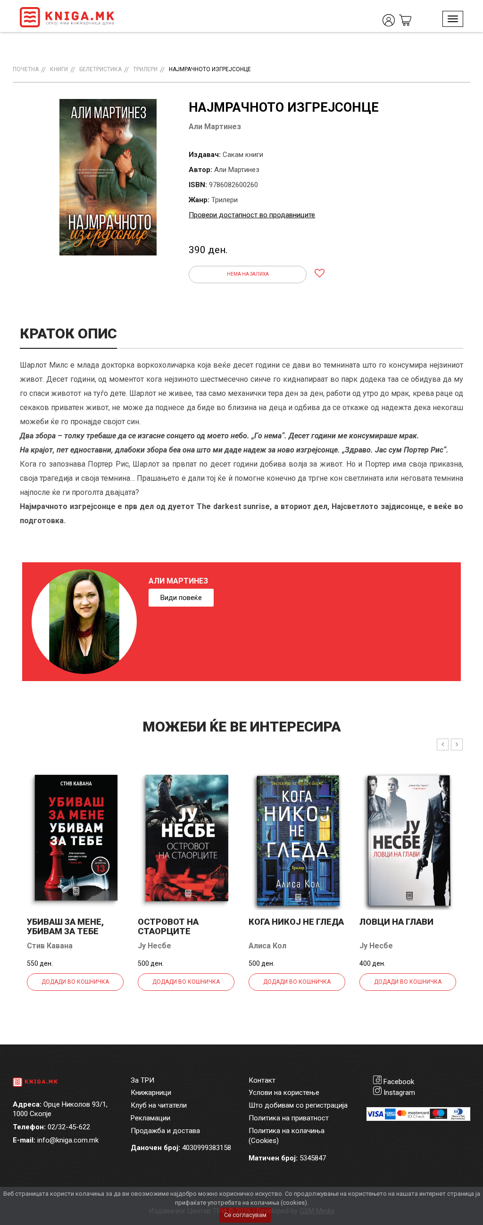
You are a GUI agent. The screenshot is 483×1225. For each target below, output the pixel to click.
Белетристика (100, 69)
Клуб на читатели (159, 1105)
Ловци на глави (396, 922)
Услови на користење (284, 1092)
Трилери (145, 69)
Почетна (26, 69)
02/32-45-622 (69, 1127)
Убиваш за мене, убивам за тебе (65, 926)
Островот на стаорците (168, 926)
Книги (59, 69)
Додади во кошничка (75, 981)
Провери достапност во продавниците (252, 215)
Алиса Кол (267, 945)
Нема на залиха (248, 274)
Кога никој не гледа (296, 922)
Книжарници (151, 1092)
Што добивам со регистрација (298, 1105)
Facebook (398, 1081)
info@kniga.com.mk (68, 1140)
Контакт (262, 1080)
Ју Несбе (154, 945)
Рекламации (150, 1118)
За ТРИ (142, 1080)
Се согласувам (245, 1214)
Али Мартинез (215, 126)
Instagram (399, 1092)
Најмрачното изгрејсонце (210, 69)
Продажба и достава (165, 1130)
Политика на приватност (289, 1118)
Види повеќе (181, 597)
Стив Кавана (50, 945)
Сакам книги (243, 154)
